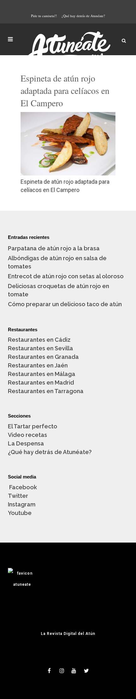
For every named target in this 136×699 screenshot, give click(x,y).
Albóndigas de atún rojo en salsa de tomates (57, 262)
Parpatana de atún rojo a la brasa (54, 248)
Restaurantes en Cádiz (39, 339)
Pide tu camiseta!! (44, 15)
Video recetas (27, 435)
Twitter (18, 495)
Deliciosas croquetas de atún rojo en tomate (58, 290)
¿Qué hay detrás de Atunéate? (83, 15)
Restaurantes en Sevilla (40, 348)
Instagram (21, 504)
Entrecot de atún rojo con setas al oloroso (66, 276)
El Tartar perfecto (32, 426)
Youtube (20, 513)
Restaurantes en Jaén (38, 365)
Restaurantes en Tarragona (45, 391)
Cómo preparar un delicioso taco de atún (65, 304)
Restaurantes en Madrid (41, 382)
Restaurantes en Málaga (41, 374)
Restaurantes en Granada (43, 356)
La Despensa (26, 443)
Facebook (22, 487)
